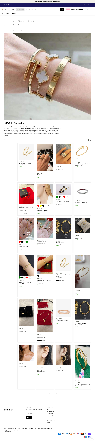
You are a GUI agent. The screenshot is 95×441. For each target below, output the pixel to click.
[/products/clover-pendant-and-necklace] (26, 229)
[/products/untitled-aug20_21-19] (63, 154)
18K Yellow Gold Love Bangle (25, 163)
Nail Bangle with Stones (80, 292)
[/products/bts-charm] (45, 315)
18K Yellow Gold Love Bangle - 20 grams (63, 275)
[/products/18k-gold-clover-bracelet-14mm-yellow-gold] (26, 265)
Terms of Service (50, 411)
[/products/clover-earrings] (45, 194)
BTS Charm (39, 336)
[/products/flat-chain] (26, 353)
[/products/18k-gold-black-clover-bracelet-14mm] (63, 189)
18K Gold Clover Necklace (24, 246)
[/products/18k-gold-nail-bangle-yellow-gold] (82, 361)
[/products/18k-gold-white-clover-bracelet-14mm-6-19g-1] (45, 264)
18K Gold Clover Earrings (42, 210)
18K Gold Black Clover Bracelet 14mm (62, 202)
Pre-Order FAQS (50, 415)
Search (48, 409)
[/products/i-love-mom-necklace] (26, 312)
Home (3, 13)
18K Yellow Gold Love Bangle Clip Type (26, 208)
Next (57, 394)
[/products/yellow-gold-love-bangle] (26, 152)
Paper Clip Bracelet (60, 242)
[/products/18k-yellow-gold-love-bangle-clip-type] (26, 194)
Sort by (19, 140)
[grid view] (88, 140)
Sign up (29, 417)
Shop (7, 13)
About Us (49, 422)
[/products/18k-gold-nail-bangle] (45, 228)
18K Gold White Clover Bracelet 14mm (44, 281)
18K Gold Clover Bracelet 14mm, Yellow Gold (25, 283)
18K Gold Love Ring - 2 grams (62, 168)
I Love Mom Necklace (23, 330)
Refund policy (50, 413)
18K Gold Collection (12, 31)
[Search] (62, 9)
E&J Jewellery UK (59, 204)
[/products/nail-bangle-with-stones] (82, 271)
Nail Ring (39, 174)
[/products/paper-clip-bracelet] (82, 309)
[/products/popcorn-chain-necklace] (82, 225)
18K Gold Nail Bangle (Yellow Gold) (82, 164)
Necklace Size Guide (51, 419)
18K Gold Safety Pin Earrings (43, 371)
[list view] (90, 140)
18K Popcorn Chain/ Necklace (81, 237)
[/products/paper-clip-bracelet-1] (63, 228)
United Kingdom (86, 4)
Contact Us (13, 13)
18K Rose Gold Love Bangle (62, 320)
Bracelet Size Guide (51, 420)
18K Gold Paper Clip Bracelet (81, 323)
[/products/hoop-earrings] (63, 355)
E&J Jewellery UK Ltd (22, 164)
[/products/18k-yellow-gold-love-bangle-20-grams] (63, 263)
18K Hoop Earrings (60, 369)
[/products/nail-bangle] (82, 150)
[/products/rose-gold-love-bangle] (63, 308)
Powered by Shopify (7, 431)
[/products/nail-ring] (45, 157)
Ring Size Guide (50, 417)
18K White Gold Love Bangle (81, 202)
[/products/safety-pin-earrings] (45, 355)
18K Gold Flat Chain (23, 365)
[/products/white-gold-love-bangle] (82, 191)
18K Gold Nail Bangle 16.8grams (44, 242)
